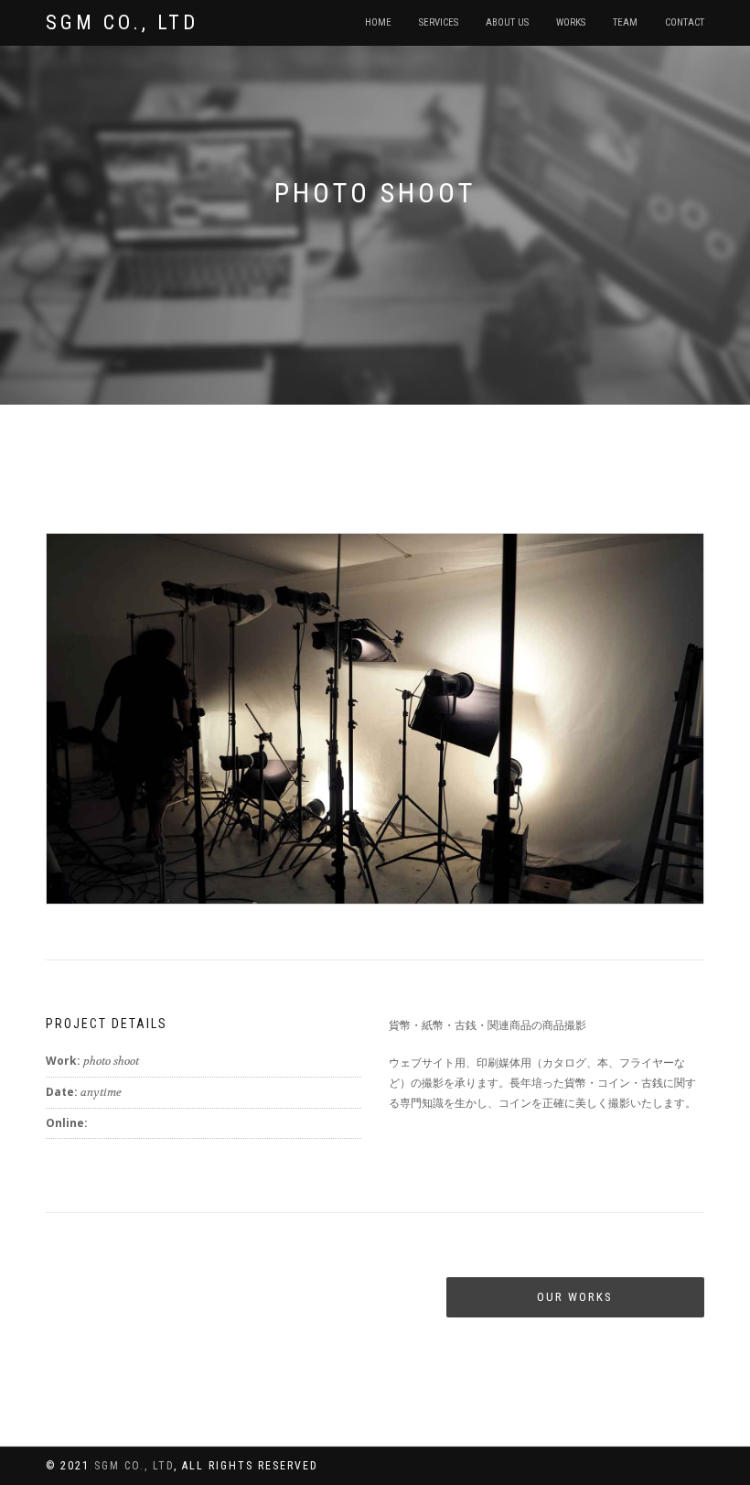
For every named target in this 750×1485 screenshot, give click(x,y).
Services (438, 22)
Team (625, 22)
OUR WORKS (575, 1297)
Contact (684, 22)
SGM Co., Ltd (122, 22)
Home (378, 22)
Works (570, 22)
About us (507, 22)
